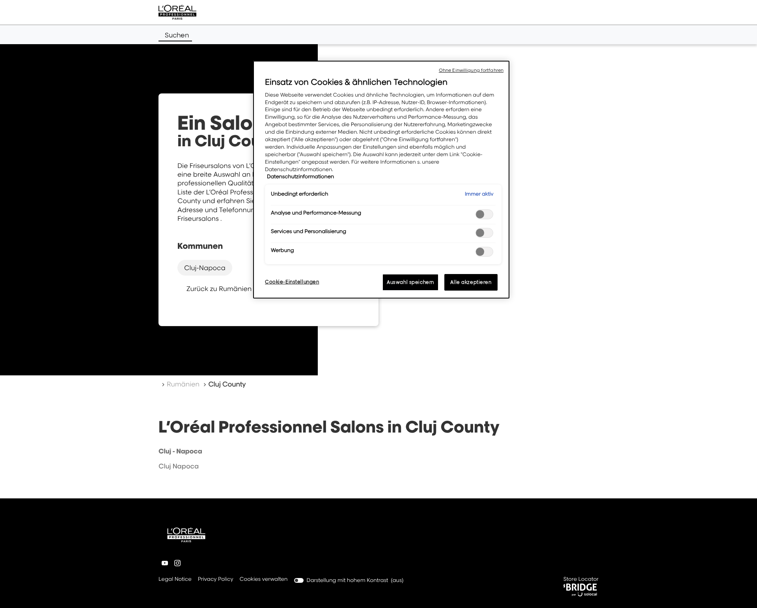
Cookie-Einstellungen (292, 282)
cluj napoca (178, 466)
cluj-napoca (205, 268)
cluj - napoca (180, 451)
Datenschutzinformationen (300, 176)
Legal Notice (175, 580)
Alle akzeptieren (470, 282)
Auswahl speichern (410, 282)
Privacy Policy (215, 580)
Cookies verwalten (264, 579)
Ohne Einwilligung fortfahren (471, 70)
